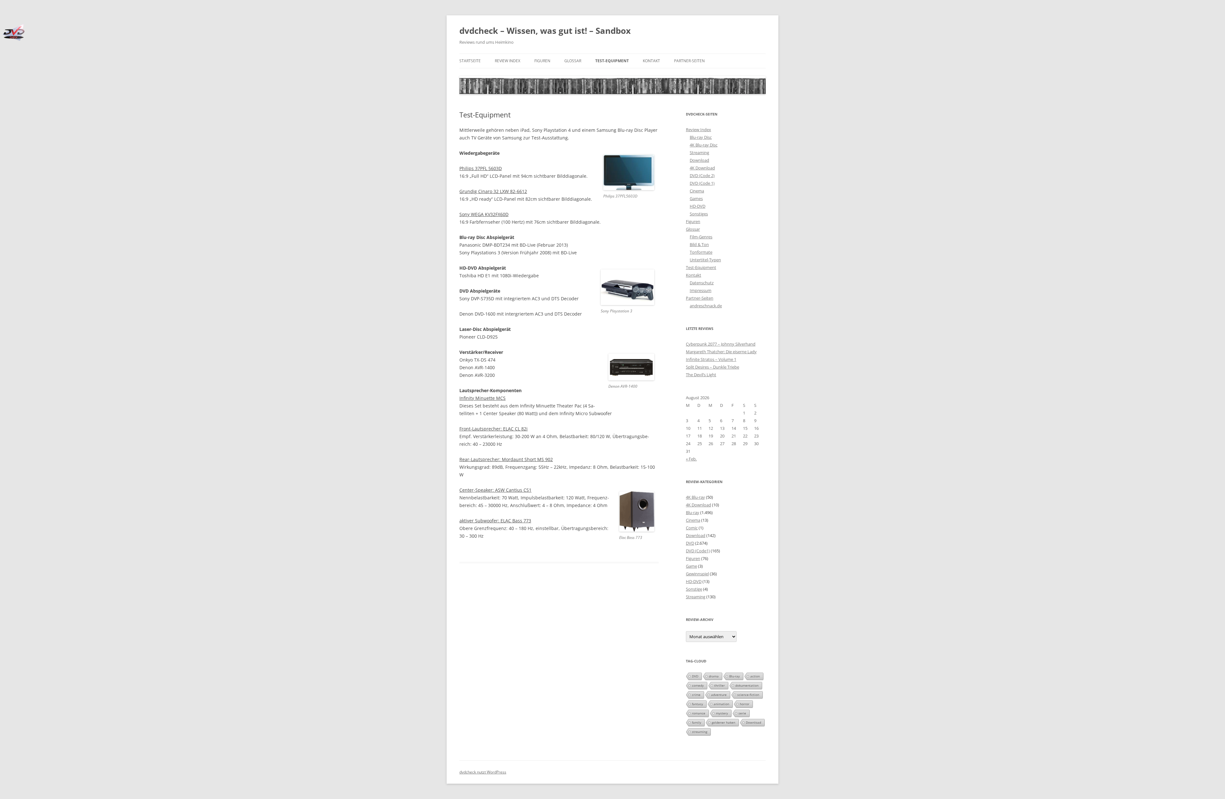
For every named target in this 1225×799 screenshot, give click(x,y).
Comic (692, 528)
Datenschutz (702, 283)
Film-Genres (701, 237)
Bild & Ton (699, 244)
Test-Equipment (612, 60)
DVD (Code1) (698, 551)
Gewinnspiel (697, 574)
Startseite (470, 60)
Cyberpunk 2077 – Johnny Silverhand (720, 344)
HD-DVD (697, 206)
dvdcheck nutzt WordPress (482, 772)
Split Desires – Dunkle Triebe (712, 367)
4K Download (702, 168)
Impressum (700, 290)
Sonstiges (699, 214)
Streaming (699, 152)
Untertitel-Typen (705, 260)
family (696, 722)
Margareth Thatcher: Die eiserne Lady (721, 352)
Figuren (542, 60)
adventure (719, 694)
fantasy (697, 704)
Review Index (507, 60)
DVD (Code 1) (702, 183)
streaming (699, 731)
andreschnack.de (706, 306)
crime (696, 694)
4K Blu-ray (695, 497)
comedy (698, 685)
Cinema (697, 191)
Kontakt (651, 60)
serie (742, 713)
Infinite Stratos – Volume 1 (711, 359)
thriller (719, 685)
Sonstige (694, 589)
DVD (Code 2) (702, 175)
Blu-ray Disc (701, 137)
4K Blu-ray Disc (703, 145)
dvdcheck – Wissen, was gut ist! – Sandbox (545, 30)
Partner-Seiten (689, 60)
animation (721, 704)
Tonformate (701, 252)
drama (714, 676)
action (755, 676)
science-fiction (748, 694)
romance (698, 713)
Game (691, 566)
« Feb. (691, 459)
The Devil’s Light (701, 374)
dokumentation (747, 685)
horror (744, 704)
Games (696, 198)
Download (699, 160)
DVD (690, 543)
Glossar (572, 60)
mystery (722, 713)
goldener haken (723, 722)
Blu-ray (692, 512)
